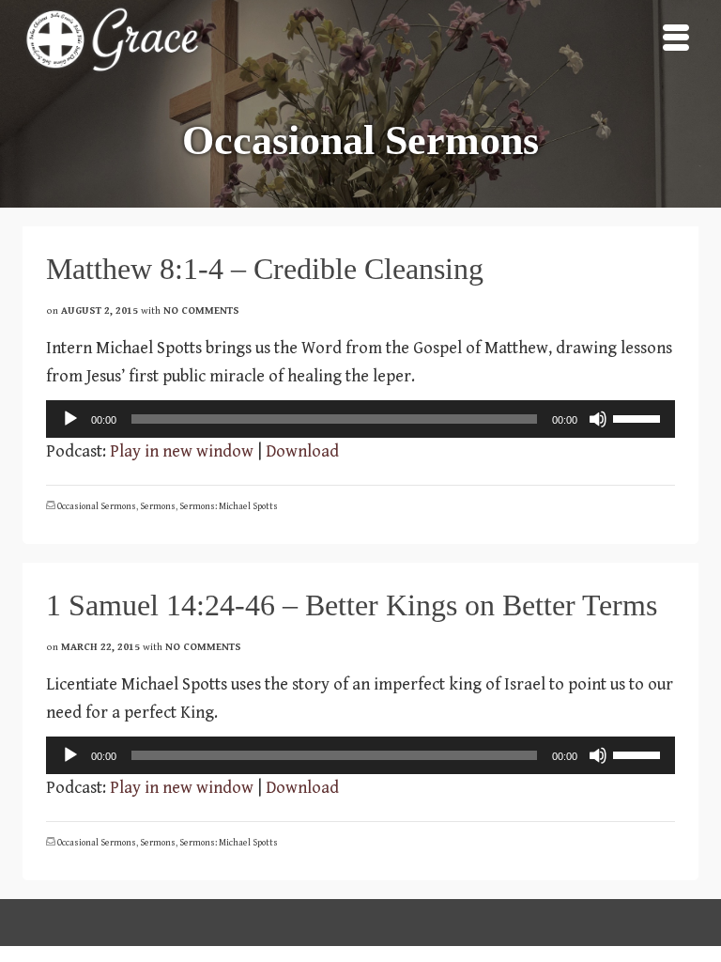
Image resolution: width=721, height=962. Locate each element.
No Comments (201, 310)
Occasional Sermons (96, 506)
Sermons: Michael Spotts (228, 506)
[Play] (70, 419)
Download (302, 451)
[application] (360, 419)
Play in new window (181, 451)
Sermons (158, 506)
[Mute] (598, 419)
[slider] (639, 417)
